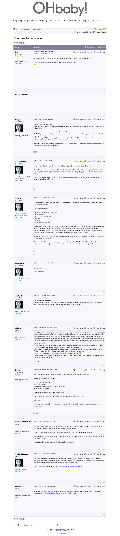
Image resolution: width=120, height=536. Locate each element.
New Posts (99, 29)
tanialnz (18, 328)
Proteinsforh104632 (23, 422)
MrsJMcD (19, 263)
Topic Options (101, 47)
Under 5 (33, 20)
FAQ (77, 32)
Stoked (18, 370)
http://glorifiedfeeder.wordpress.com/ (70, 466)
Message (37, 47)
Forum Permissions (100, 525)
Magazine (97, 20)
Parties (73, 20)
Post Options (79, 52)
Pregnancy (17, 20)
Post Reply (18, 43)
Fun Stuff (27, 29)
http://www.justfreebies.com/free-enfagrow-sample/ (50, 493)
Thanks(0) (89, 52)
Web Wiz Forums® (61, 529)
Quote (97, 52)
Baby (26, 20)
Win (89, 20)
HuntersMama (21, 161)
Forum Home (19, 29)
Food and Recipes (36, 29)
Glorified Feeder (21, 454)
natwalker (19, 486)
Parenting (43, 20)
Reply (103, 52)
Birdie (17, 198)
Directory (82, 20)
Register (98, 32)
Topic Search (90, 47)
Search (84, 32)
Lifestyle (52, 20)
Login (104, 32)
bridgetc (18, 120)
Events (91, 32)
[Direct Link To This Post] (34, 51)
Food (66, 20)
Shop (60, 20)
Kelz (17, 52)
